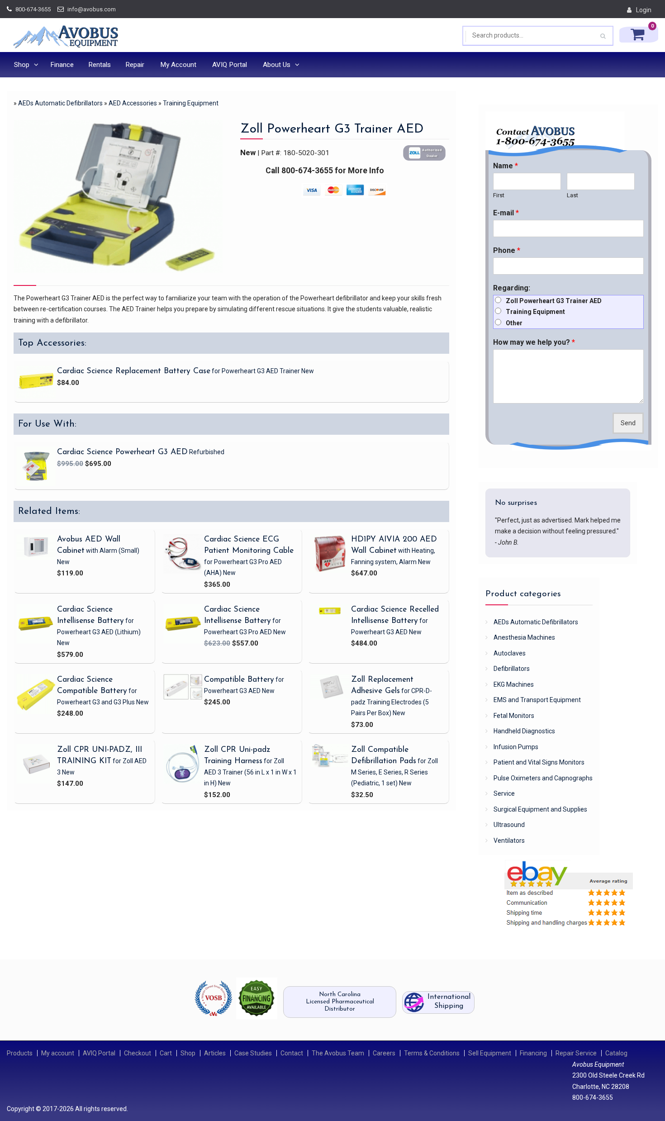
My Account (178, 65)
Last (572, 195)
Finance (62, 65)
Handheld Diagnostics (524, 731)
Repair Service (576, 1053)
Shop (21, 65)
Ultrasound (509, 824)
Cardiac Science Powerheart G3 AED (122, 452)
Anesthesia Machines (524, 637)
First (498, 195)
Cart (166, 1053)
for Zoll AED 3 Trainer (250, 772)
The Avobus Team (338, 1053)
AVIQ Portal (229, 65)
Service (504, 793)
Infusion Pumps (516, 746)
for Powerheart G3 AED (99, 631)
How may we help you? (534, 342)
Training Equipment (190, 103)
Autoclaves (510, 653)
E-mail (506, 213)
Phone (506, 250)
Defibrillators (512, 668)
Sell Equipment (489, 1053)
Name (505, 166)
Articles (215, 1053)
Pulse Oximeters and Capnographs (543, 778)
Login (643, 10)
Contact (291, 1053)
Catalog (616, 1053)
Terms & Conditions (432, 1053)
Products (20, 1053)
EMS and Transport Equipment (537, 699)
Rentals (99, 65)
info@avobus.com (91, 9)
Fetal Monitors (514, 715)
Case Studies (253, 1053)
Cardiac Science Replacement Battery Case (133, 371)
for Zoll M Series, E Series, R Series (394, 772)
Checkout (137, 1053)
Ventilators (509, 840)
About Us (276, 65)
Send (628, 423)
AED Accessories (133, 103)
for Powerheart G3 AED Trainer (262, 371)
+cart (361, 393)
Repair (134, 65)
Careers (384, 1053)
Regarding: (511, 288)
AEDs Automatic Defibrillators (60, 103)
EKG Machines (514, 684)
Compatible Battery (239, 680)
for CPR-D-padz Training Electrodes (391, 702)
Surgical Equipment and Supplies (540, 809)
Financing (533, 1053)
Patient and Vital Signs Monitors (539, 762)
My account (57, 1053)
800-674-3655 (33, 9)
